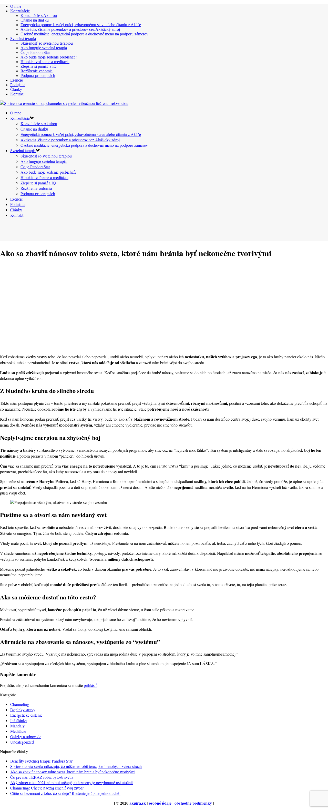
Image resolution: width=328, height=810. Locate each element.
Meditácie (18, 731)
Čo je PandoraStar (35, 52)
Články (16, 89)
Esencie (16, 80)
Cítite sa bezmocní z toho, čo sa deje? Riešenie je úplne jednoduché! (65, 793)
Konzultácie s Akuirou (38, 15)
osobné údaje (160, 803)
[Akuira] (64, 103)
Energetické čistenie (26, 715)
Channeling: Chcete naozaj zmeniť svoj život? (47, 788)
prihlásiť (90, 685)
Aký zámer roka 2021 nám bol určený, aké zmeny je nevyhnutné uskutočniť (71, 782)
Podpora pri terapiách (37, 75)
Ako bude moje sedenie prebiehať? (48, 57)
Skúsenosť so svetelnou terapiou (46, 43)
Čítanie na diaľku (34, 20)
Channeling (19, 704)
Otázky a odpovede (25, 736)
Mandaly (17, 725)
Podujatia (17, 85)
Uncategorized (22, 742)
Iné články (18, 720)
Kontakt (16, 94)
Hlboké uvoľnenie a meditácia (44, 62)
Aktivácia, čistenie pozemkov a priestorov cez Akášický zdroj (70, 29)
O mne (15, 6)
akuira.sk (137, 803)
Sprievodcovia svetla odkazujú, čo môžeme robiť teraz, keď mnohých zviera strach (76, 766)
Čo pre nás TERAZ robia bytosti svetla (41, 777)
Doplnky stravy (22, 709)
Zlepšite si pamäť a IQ (38, 66)
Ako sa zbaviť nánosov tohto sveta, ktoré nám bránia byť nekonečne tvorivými (72, 771)
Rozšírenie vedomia (36, 71)
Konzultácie (20, 11)
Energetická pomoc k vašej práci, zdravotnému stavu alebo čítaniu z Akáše (80, 25)
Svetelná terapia (23, 38)
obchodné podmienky (193, 803)
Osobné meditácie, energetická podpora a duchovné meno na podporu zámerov (84, 34)
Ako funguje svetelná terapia (43, 48)
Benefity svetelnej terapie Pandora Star (41, 761)
